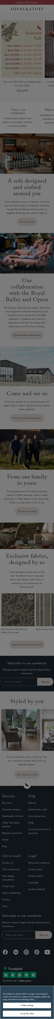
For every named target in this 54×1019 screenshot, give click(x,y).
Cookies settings (26, 1005)
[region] (27, 1002)
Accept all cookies (27, 1014)
